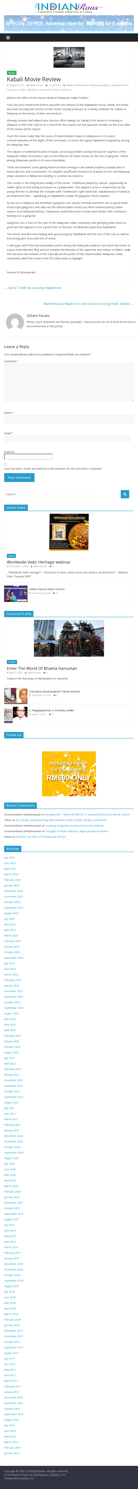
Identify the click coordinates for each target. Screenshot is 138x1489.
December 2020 (13, 1136)
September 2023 (13, 1008)
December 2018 (13, 1264)
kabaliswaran (80, 85)
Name (9, 412)
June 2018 (10, 1297)
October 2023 (12, 1002)
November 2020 (13, 1141)
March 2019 (11, 1247)
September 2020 (13, 1152)
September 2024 (13, 957)
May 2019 (10, 1236)
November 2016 (13, 1403)
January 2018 (11, 1325)
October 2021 (12, 1091)
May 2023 (10, 1024)
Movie (12, 72)
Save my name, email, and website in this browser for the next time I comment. (53, 468)
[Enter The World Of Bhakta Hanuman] (69, 621)
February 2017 (12, 1386)
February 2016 (12, 1447)
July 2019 (9, 1225)
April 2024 (10, 969)
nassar (10, 89)
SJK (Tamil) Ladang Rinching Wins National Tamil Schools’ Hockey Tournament (61, 820)
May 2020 (10, 1175)
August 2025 (11, 913)
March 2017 (11, 1381)
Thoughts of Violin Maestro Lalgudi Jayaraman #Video (77, 831)
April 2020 (10, 1180)
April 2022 (10, 1063)
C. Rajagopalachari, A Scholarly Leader (51, 710)
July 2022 (9, 1058)
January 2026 (11, 885)
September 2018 (13, 1280)
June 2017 (10, 1364)
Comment (11, 361)
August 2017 (11, 1353)
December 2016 (13, 1397)
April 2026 (10, 868)
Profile (12, 662)
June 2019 (10, 1230)
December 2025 (13, 891)
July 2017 (9, 1358)
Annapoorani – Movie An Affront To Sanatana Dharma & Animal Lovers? (88, 814)
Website (9, 452)
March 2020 (11, 1186)
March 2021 (11, 1119)
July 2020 (9, 1163)
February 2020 (12, 1191)
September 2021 (13, 1097)
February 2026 (12, 880)
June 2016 (10, 1431)
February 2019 (12, 1252)
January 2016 (11, 1453)
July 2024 (9, 963)
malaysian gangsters (99, 85)
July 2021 (9, 1108)
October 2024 (12, 952)
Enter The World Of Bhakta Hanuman (42, 668)
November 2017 (13, 1336)
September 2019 (13, 1214)
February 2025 (12, 941)
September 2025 (13, 907)
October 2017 (12, 1342)
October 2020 (12, 1147)
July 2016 (9, 1425)
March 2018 (11, 1314)
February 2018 (12, 1319)
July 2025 (9, 918)
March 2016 (11, 1442)
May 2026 (10, 863)
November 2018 (13, 1269)
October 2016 (12, 1408)
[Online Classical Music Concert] (15, 587)
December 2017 (13, 1330)
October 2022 (12, 1047)
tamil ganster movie (49, 89)
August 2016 (11, 1419)
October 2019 (12, 1208)
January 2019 (11, 1258)
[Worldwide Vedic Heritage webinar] (69, 515)
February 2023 (12, 1035)
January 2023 (11, 1041)
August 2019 (11, 1219)
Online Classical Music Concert (47, 589)
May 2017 (10, 1369)
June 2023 (10, 1019)
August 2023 (11, 1013)
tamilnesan (66, 89)
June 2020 (10, 1169)
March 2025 (11, 935)
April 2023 (10, 1030)
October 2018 (12, 1275)
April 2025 (10, 930)
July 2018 (9, 1291)
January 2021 (11, 1130)
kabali (69, 85)
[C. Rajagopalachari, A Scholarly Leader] (15, 708)
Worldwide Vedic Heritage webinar (39, 562)
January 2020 (11, 1197)
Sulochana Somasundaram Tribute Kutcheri (54, 691)
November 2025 (13, 896)
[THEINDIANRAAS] (69, 4)
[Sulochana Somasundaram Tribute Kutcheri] (15, 690)
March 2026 (11, 874)
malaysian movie (119, 85)
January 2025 (11, 946)
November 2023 (13, 996)
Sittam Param (36, 85)
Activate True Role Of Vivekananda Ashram (41, 836)
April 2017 (10, 1375)
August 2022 (11, 1052)
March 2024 (11, 974)
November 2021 (13, 1085)
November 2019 (13, 1202)
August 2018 (11, 1286)
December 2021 (13, 1080)
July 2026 (9, 857)
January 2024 (11, 985)
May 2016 (10, 1436)
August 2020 (11, 1158)
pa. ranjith (20, 89)
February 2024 (12, 980)
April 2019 (10, 1241)
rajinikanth (32, 89)
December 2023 (13, 991)
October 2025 (12, 902)
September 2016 (13, 1414)
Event (11, 555)
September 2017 (13, 1347)
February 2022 (12, 1069)
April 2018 (10, 1308)
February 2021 (12, 1124)
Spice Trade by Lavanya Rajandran (32, 288)
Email (8, 433)
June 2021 (10, 1113)
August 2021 (11, 1102)
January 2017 (11, 1392)
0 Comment (54, 85)
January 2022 (11, 1074)
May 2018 (10, 1303)
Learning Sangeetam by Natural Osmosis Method (74, 825)
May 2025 (10, 924)
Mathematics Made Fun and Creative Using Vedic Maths (88, 303)
